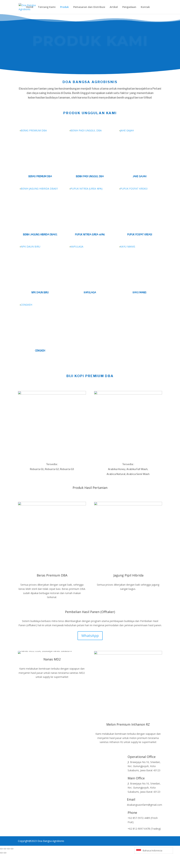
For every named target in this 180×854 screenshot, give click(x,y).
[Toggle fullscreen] (5, 848)
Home (29, 7)
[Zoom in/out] (1, 848)
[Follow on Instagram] (21, 758)
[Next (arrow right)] (5, 852)
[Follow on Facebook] (28, 758)
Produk (64, 7)
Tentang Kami (47, 7)
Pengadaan (129, 7)
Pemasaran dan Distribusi (89, 7)
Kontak (145, 7)
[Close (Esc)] (12, 848)
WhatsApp (90, 635)
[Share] (8, 848)
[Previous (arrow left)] (1, 852)
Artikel (114, 7)
